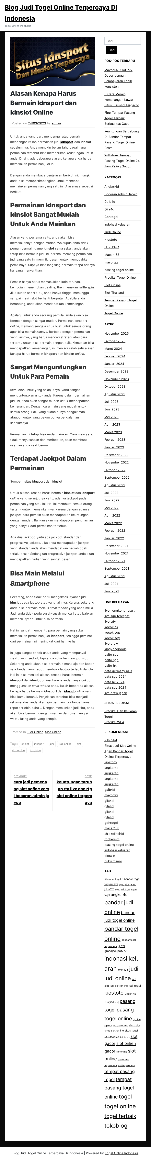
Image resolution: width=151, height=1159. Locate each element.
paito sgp (111, 660)
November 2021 (116, 553)
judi (52, 743)
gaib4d (109, 790)
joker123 (123, 969)
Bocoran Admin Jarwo (120, 194)
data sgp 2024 (115, 676)
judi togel (135, 985)
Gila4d (109, 209)
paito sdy (111, 654)
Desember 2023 (116, 371)
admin (56, 123)
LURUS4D (111, 247)
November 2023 (116, 379)
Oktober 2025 (114, 341)
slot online (18, 750)
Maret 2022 (113, 523)
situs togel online (113, 1036)
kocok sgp (112, 632)
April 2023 (112, 424)
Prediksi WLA (114, 722)
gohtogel (111, 823)
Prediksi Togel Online (120, 277)
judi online (65, 743)
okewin (109, 856)
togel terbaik (120, 1116)
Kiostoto (110, 239)
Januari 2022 (114, 538)
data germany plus (118, 671)
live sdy (110, 621)
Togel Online (113, 313)
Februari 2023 (114, 439)
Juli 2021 (111, 584)
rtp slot (108, 1025)
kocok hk (111, 627)
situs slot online (114, 1030)
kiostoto (110, 762)
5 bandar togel (112, 879)
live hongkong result (119, 610)
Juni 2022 (111, 500)
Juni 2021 (111, 591)
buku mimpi (113, 861)
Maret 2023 (113, 432)
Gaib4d (109, 202)
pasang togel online (119, 270)
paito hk (110, 665)
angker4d (111, 768)
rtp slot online (120, 1025)
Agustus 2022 (114, 485)
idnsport (66, 142)
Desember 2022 (116, 455)
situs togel (131, 1030)
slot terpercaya (126, 1065)
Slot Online (53, 732)
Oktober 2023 (114, 386)
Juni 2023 (111, 409)
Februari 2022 (114, 530)
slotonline (121, 1051)
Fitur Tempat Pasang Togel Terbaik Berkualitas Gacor (119, 118)
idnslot (69, 691)
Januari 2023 (114, 447)
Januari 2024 (114, 364)
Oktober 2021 (114, 561)
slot (79, 743)
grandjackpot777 (115, 951)
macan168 (111, 828)
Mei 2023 (111, 417)
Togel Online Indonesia (121, 1153)
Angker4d (111, 186)
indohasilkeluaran (117, 224)
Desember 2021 (116, 546)
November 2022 (116, 462)
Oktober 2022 (114, 470)
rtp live (137, 1019)
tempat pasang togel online (119, 1088)
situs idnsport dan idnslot (43, 481)
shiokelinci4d (114, 834)
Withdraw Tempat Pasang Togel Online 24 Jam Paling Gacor (122, 160)
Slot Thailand (114, 293)
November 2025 (116, 333)
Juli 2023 (111, 402)
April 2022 (112, 515)
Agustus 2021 (114, 576)
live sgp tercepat (117, 616)
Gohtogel (111, 217)
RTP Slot (110, 740)
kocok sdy (112, 638)
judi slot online (119, 985)
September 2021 (116, 568)
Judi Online (35, 732)
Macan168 (111, 255)
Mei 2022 (111, 508)
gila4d (109, 801)
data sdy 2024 (115, 687)
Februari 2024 (114, 356)
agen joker (124, 884)
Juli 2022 (111, 493)
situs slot (134, 1025)
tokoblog (35, 750)
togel (125, 1096)
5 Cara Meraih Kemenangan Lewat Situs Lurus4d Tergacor (121, 99)
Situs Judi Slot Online (120, 746)
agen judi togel (122, 889)
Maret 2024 (113, 349)
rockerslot (112, 839)
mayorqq (111, 262)
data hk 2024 (114, 682)
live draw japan (115, 693)
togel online (120, 1106)
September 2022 (117, 477)
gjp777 (121, 946)
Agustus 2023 (114, 394)
